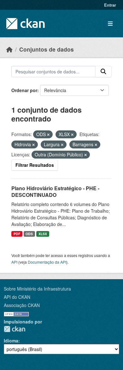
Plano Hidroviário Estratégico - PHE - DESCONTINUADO (55, 191)
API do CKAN (17, 297)
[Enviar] (103, 71)
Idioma (11, 340)
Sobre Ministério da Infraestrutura (37, 288)
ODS (29, 233)
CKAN (14, 329)
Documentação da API (47, 262)
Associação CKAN (22, 305)
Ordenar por (24, 90)
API (14, 262)
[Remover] (48, 134)
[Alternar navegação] (110, 23)
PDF (17, 233)
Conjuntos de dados (46, 49)
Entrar (110, 5)
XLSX (42, 233)
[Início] (9, 49)
